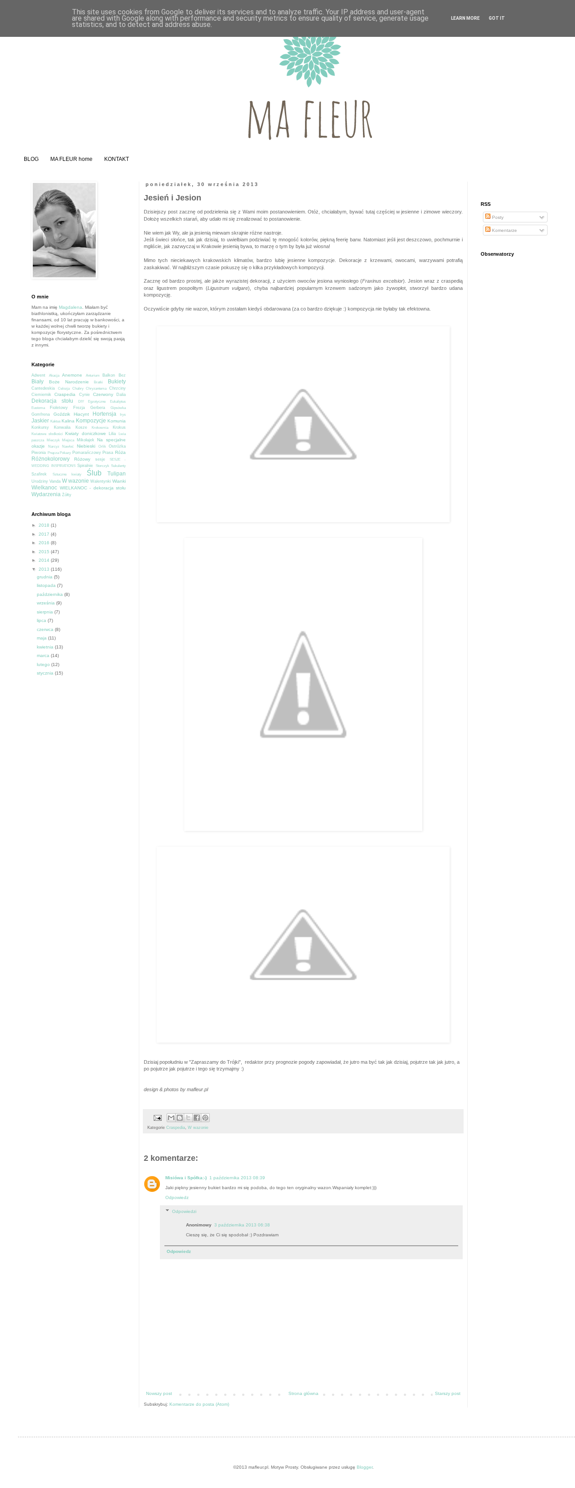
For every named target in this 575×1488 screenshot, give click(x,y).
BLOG (31, 159)
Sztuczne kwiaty (67, 474)
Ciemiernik (41, 394)
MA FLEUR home (71, 159)
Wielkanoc (44, 487)
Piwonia (38, 452)
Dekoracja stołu (52, 401)
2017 (45, 534)
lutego (44, 664)
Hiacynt (81, 414)
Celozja (64, 388)
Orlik (102, 446)
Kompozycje (91, 421)
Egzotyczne (97, 402)
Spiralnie (85, 465)
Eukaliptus (118, 402)
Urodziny (39, 481)
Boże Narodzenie (69, 381)
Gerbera (97, 407)
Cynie (84, 394)
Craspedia (175, 1127)
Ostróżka (117, 446)
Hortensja (104, 414)
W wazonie (198, 1127)
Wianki (119, 481)
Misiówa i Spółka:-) (186, 1177)
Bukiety (117, 381)
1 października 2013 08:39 (237, 1177)
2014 (45, 560)
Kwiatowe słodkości (47, 434)
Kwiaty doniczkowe (85, 433)
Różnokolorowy (50, 459)
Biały (37, 381)
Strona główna (303, 1393)
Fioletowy (59, 407)
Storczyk (102, 466)
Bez (122, 375)
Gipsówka (118, 408)
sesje (100, 459)
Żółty (66, 495)
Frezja (79, 407)
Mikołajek (85, 440)
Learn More (465, 18)
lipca (42, 620)
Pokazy (65, 453)
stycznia (46, 673)
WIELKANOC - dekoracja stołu (93, 487)
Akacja (54, 375)
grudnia (45, 576)
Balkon (108, 375)
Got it (497, 18)
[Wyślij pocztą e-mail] (171, 1117)
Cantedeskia (43, 388)
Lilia (112, 433)
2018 (45, 525)
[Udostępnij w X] (188, 1117)
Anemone (72, 375)
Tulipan (116, 474)
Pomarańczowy (86, 452)
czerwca (46, 629)
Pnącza (53, 453)
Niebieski (86, 446)
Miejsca (68, 440)
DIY (81, 402)
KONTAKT (116, 159)
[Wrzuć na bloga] (179, 1117)
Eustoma (38, 408)
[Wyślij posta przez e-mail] (157, 1117)
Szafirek (39, 474)
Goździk (61, 414)
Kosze (81, 427)
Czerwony (103, 394)
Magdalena (70, 307)
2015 (45, 551)
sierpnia (45, 611)
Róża (120, 452)
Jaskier (40, 421)
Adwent (38, 375)
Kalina (68, 420)
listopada (47, 585)
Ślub (94, 473)
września (46, 602)
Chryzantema (96, 388)
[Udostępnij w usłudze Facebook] (196, 1117)
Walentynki (100, 481)
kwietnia (46, 646)
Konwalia (62, 427)
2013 (45, 569)
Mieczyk (53, 440)
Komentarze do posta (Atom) (199, 1404)
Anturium (93, 375)
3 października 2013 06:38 (242, 1224)
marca (44, 655)
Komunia (116, 420)
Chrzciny (117, 388)
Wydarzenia (46, 494)
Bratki (98, 382)
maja (42, 637)
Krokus (119, 427)
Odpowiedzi (184, 1211)
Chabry (78, 388)
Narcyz (53, 446)
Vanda (55, 481)
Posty (497, 217)
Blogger (364, 1467)
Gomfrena (40, 414)
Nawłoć (68, 446)
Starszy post (447, 1393)
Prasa (107, 452)
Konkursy (40, 427)
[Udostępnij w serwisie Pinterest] (205, 1117)
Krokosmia (100, 428)
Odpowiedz (177, 1197)
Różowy (82, 459)
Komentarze (504, 230)
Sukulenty (118, 466)
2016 (45, 542)
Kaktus (55, 421)
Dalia (121, 394)
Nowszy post (159, 1393)
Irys (123, 415)
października (50, 594)
